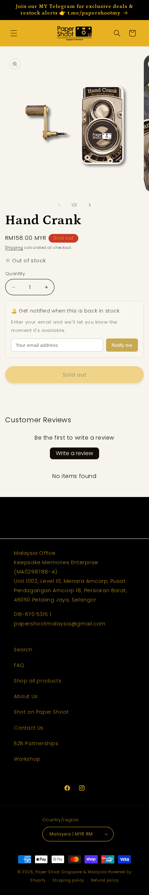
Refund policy (105, 880)
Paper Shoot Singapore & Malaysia (71, 872)
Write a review (74, 453)
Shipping (14, 247)
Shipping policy (68, 880)
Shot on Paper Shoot (41, 711)
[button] (13, 33)
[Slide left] (59, 205)
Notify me (122, 345)
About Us (26, 696)
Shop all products (37, 680)
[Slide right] (89, 205)
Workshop (27, 759)
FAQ (19, 665)
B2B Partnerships (36, 743)
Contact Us (29, 727)
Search (23, 649)
